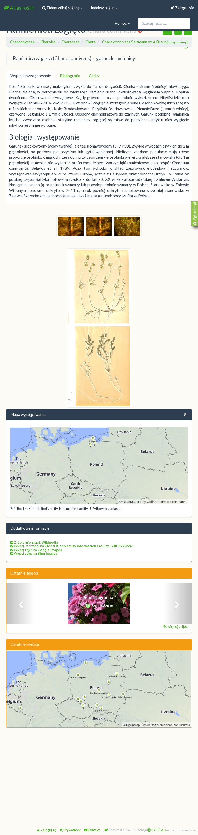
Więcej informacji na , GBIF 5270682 (73, 546)
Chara (90, 41)
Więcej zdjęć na (37, 550)
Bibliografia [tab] (70, 75)
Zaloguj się (184, 7)
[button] (20, 603)
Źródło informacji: (35, 542)
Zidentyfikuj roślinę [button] (63, 7)
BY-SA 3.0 (158, 830)
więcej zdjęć (177, 626)
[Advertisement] (99, 769)
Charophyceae (22, 41)
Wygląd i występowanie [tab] (30, 75)
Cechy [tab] (94, 75)
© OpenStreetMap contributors (165, 501)
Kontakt (93, 830)
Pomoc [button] (121, 23)
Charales (48, 41)
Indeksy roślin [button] (103, 7)
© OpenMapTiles (131, 501)
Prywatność (72, 830)
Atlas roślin (21, 8)
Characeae (70, 41)
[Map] (99, 465)
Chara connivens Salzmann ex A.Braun (145, 41)
